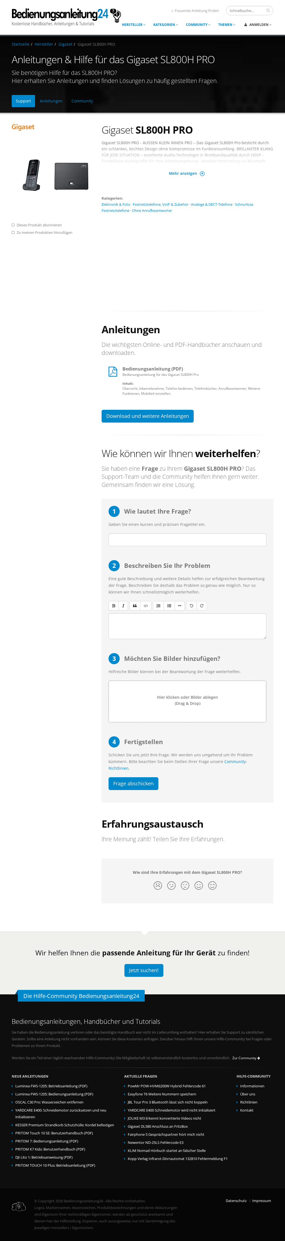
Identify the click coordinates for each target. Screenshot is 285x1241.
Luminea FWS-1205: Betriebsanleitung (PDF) (51, 1086)
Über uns (247, 1094)
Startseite (21, 44)
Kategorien (164, 24)
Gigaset (65, 44)
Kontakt (247, 1110)
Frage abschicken (133, 783)
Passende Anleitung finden (197, 10)
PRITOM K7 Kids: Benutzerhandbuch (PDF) (50, 1149)
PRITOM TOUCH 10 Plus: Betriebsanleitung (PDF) (55, 1165)
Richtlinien (248, 1102)
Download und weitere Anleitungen (147, 416)
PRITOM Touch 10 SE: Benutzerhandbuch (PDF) (54, 1133)
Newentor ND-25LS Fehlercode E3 (155, 1142)
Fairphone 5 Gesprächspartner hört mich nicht (166, 1134)
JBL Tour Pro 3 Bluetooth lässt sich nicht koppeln (168, 1102)
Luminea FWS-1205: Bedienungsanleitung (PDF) (54, 1094)
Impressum (261, 1200)
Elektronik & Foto (116, 204)
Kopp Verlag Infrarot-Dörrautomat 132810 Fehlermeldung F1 (178, 1158)
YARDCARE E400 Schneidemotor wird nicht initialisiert (171, 1110)
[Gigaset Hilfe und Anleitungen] (52, 127)
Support (23, 101)
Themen (225, 24)
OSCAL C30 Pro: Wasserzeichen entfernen (49, 1102)
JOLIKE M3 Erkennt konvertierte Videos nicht (164, 1118)
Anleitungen (51, 101)
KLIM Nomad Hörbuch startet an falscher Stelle (167, 1150)
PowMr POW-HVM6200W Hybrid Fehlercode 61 (167, 1086)
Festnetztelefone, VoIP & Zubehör (160, 204)
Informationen (252, 1086)
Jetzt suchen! (144, 970)
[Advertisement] (187, 260)
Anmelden (259, 24)
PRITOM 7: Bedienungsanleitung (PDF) (46, 1141)
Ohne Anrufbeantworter (152, 210)
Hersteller (132, 24)
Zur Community (244, 1058)
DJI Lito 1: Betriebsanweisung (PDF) (44, 1157)
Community (197, 24)
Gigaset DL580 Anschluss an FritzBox (158, 1126)
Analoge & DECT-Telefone (211, 204)
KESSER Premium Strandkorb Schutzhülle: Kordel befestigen (64, 1125)
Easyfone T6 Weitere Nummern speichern (162, 1094)
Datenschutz (236, 1200)
